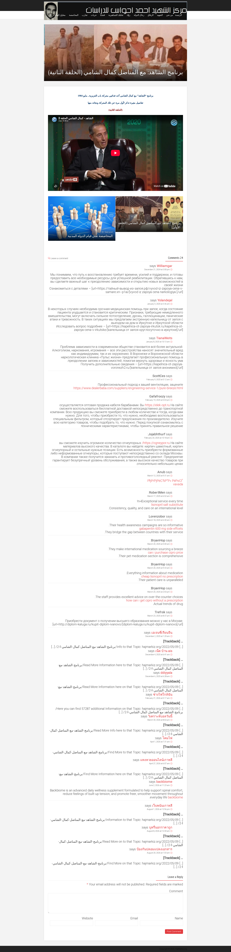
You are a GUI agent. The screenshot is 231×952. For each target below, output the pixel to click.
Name (179, 918)
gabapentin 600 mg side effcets (161, 528)
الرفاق (150, 15)
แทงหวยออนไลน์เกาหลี (156, 760)
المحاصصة (73, 15)
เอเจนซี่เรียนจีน (161, 632)
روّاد (128, 15)
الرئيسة (178, 15)
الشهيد (160, 15)
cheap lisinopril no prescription (162, 576)
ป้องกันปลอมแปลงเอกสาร (154, 849)
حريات (94, 15)
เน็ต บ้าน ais (163, 651)
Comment (176, 891)
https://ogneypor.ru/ (156, 443)
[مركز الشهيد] (115, 10)
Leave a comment (59, 258)
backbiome (164, 782)
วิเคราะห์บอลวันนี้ (160, 716)
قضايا (102, 15)
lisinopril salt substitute (167, 505)
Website (87, 918)
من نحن (169, 15)
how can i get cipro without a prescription (154, 600)
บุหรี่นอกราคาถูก (160, 827)
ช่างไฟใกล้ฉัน (162, 694)
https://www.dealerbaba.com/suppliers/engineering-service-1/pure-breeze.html (128, 388)
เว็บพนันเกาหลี (162, 805)
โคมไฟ (167, 738)
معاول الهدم (60, 15)
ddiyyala (166, 673)
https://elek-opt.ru (157, 405)
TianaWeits (164, 338)
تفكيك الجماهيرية (115, 15)
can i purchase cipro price (165, 552)
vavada (178, 484)
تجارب (84, 15)
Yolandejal (164, 300)
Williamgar (164, 266)
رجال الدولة (139, 15)
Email (134, 918)
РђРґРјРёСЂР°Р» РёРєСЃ (165, 481)
